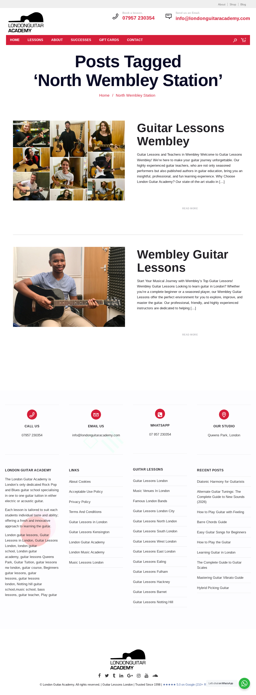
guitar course (32, 568)
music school (26, 589)
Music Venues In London (151, 491)
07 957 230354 (160, 434)
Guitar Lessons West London (154, 541)
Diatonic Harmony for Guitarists (220, 482)
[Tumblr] (114, 676)
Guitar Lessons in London (88, 522)
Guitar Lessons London (150, 481)
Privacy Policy (80, 502)
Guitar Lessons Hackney (151, 582)
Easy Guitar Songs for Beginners (221, 532)
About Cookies (80, 482)
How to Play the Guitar (214, 542)
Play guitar (49, 595)
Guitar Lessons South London (155, 531)
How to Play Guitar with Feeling (220, 512)
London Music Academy (87, 552)
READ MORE (190, 208)
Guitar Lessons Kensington (89, 532)
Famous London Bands (150, 501)
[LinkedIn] (121, 676)
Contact (135, 40)
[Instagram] (139, 676)
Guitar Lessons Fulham (150, 572)
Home (15, 40)
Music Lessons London (86, 562)
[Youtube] (146, 676)
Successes (81, 40)
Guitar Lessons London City (154, 511)
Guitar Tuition (24, 562)
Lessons (35, 40)
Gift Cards (109, 40)
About (221, 4)
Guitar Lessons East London (154, 551)
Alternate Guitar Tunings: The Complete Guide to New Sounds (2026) (221, 497)
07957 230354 (32, 435)
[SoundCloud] (155, 676)
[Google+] (130, 676)
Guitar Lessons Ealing (149, 562)
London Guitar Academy (87, 542)
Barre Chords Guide (212, 522)
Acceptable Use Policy (86, 492)
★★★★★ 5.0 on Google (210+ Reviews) (189, 684)
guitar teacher (29, 595)
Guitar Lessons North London (155, 521)
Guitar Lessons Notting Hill (153, 602)
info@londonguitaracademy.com (213, 18)
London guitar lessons (21, 535)
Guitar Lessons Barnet (150, 592)
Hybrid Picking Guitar (213, 588)
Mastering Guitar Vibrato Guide (220, 578)
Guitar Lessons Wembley (180, 134)
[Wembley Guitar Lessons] (69, 287)
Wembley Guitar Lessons (182, 261)
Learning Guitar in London (216, 552)
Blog (243, 4)
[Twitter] (107, 676)
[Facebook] (99, 676)
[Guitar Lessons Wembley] (69, 161)
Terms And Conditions (85, 512)
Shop (233, 4)
